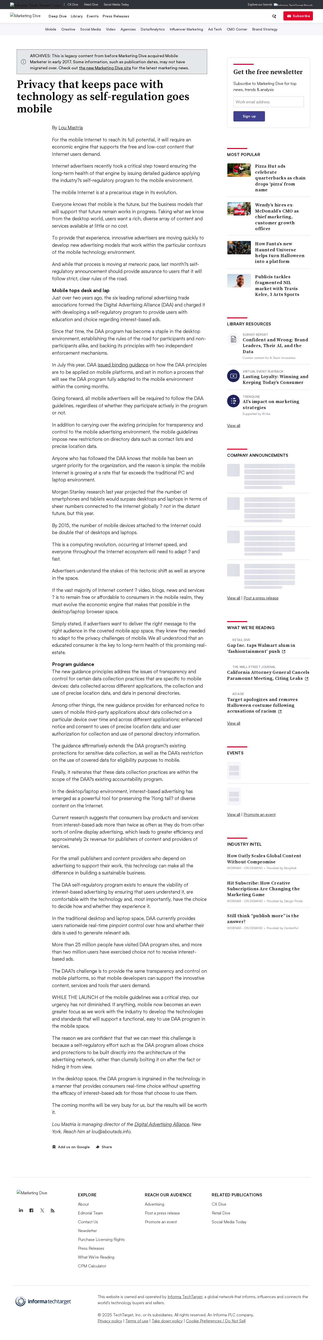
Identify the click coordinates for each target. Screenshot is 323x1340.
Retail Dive (91, 4)
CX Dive (73, 4)
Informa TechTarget (185, 1296)
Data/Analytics (153, 29)
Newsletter (87, 1230)
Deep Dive (58, 16)
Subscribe (301, 16)
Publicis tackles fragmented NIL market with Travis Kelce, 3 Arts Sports (277, 285)
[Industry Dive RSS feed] (52, 1210)
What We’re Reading (96, 1257)
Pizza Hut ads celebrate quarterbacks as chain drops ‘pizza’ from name (280, 178)
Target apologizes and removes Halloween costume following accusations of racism (262, 705)
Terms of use (136, 1320)
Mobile (50, 29)
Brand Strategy (265, 29)
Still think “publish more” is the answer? (263, 919)
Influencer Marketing (186, 29)
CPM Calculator (92, 1265)
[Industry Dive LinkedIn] (20, 1210)
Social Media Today (116, 4)
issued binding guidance (123, 365)
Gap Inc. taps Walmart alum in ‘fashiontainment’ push (261, 648)
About (83, 1204)
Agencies (128, 29)
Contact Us (88, 1221)
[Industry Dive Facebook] (31, 1210)
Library (77, 16)
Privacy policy (110, 1320)
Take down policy (167, 1320)
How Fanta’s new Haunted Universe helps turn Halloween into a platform (280, 252)
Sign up (249, 116)
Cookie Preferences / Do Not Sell (216, 1320)
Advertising (154, 1204)
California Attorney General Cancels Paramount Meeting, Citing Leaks (268, 675)
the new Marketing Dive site (105, 67)
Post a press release (261, 597)
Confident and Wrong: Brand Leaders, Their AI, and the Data (275, 345)
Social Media (90, 29)
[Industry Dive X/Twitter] (42, 1210)
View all (233, 425)
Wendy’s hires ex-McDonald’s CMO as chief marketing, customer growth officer (277, 216)
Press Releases (116, 16)
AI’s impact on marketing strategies (271, 404)
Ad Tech (215, 29)
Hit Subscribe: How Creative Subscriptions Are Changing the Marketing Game (263, 889)
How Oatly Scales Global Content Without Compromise (264, 859)
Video (111, 29)
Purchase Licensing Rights (101, 1239)
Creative (68, 29)
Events (93, 16)
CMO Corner (237, 29)
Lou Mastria (71, 128)
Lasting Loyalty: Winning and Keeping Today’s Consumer (275, 379)
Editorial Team (90, 1212)
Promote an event (260, 814)
